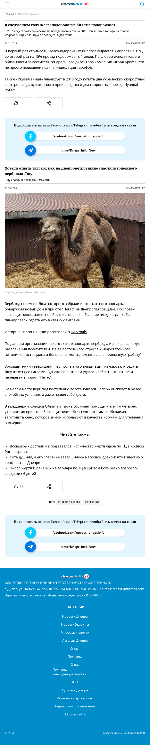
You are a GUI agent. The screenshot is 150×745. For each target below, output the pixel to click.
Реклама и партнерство (75, 698)
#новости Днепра (69, 501)
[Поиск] (142, 4)
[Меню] (7, 4)
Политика (75, 656)
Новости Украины (75, 624)
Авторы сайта (75, 714)
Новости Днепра (75, 616)
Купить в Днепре (75, 690)
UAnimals (79, 331)
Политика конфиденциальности (69, 671)
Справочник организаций (75, 706)
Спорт (75, 648)
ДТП (75, 682)
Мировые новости (75, 632)
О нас (75, 664)
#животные (92, 501)
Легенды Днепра (75, 640)
